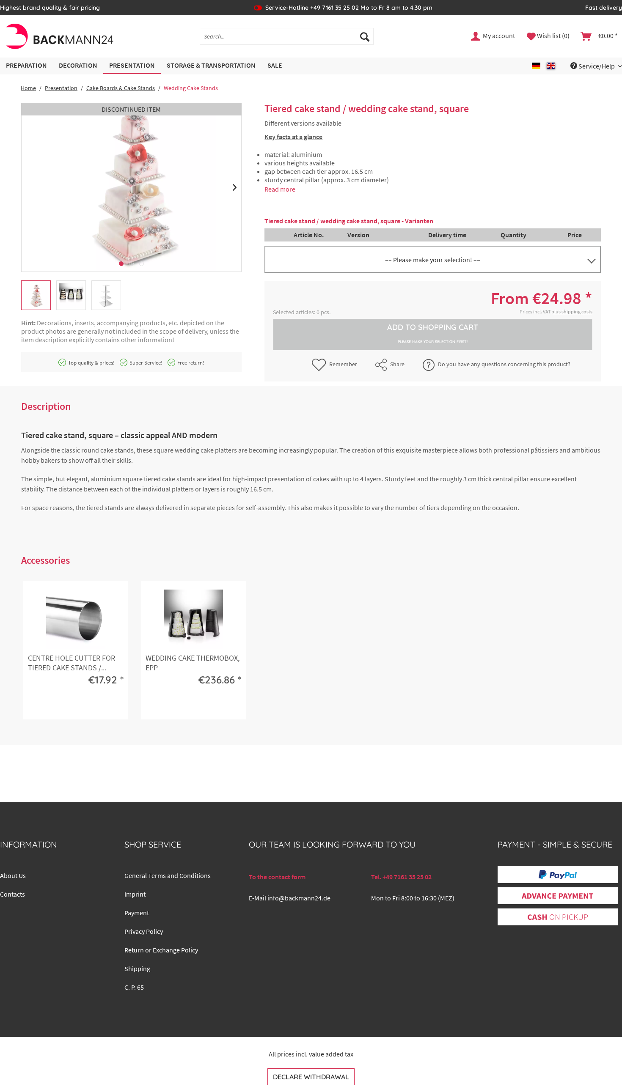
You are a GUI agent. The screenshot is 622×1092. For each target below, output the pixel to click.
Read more (279, 189)
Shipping (137, 968)
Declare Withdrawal (311, 1077)
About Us (13, 875)
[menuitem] (287, 36)
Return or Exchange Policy (161, 950)
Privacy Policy (143, 931)
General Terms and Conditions (167, 875)
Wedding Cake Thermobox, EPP (192, 662)
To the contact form (277, 877)
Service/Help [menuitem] (596, 66)
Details (74, 706)
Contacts (12, 894)
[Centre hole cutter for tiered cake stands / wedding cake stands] (76, 619)
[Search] (365, 36)
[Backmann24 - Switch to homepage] (59, 36)
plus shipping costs (571, 311)
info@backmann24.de (298, 898)
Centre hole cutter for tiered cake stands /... (71, 662)
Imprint (135, 894)
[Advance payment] (557, 896)
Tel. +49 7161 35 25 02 (401, 877)
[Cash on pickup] (558, 917)
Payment (136, 912)
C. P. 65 (134, 987)
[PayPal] (558, 874)
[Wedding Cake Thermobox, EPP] (193, 619)
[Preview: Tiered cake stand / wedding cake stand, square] (36, 295)
